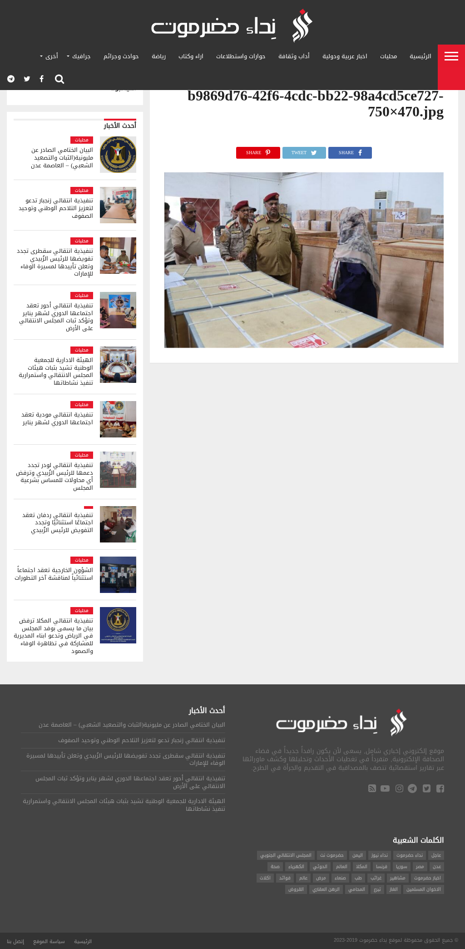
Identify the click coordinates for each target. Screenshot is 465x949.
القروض (296, 889)
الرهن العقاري (326, 889)
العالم (341, 866)
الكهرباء (296, 866)
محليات (388, 56)
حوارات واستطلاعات (241, 56)
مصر (420, 866)
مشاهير (398, 878)
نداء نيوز (379, 855)
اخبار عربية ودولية (344, 56)
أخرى (51, 56)
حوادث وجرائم (121, 56)
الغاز (394, 889)
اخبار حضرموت (427, 878)
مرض (321, 878)
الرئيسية (420, 56)
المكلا (361, 866)
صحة (275, 866)
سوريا (401, 866)
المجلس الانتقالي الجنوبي (286, 855)
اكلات (265, 878)
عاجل (436, 855)
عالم (303, 878)
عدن (437, 866)
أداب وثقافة (294, 56)
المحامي (356, 889)
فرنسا (381, 866)
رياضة (159, 56)
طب (358, 878)
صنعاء (340, 878)
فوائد (285, 878)
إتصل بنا (15, 941)
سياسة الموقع (49, 941)
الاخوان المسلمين (423, 889)
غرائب (376, 878)
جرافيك (81, 56)
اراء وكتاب (190, 56)
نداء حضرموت (409, 855)
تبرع (377, 889)
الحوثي (320, 866)
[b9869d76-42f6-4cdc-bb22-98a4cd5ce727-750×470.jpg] (304, 345)
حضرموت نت (332, 855)
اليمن (357, 855)
